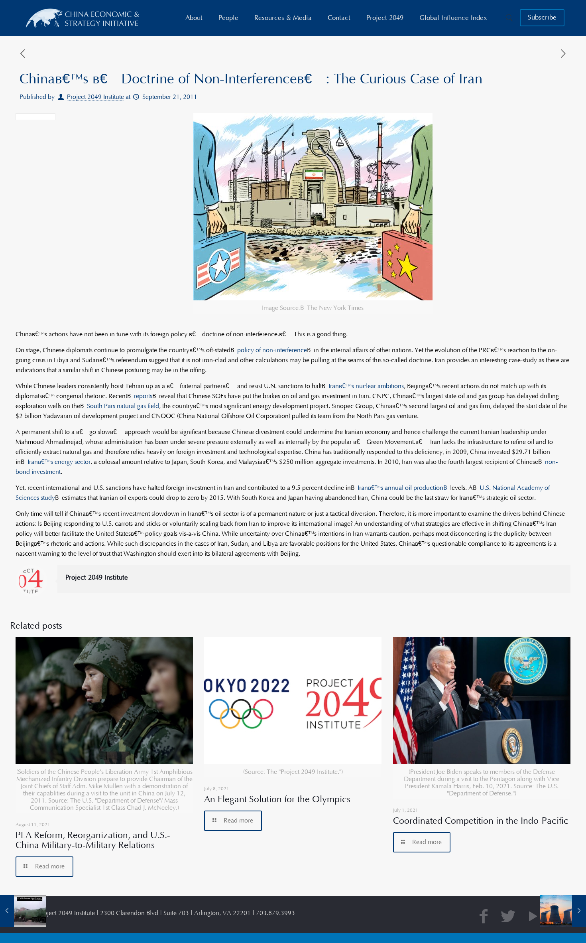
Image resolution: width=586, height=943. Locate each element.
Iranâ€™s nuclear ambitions (366, 386)
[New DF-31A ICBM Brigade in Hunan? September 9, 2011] (23, 911)
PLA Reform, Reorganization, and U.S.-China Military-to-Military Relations (93, 840)
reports (143, 396)
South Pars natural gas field (123, 406)
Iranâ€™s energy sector (59, 462)
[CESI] (83, 18)
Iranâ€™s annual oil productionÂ (404, 487)
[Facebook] (483, 917)
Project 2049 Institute (95, 97)
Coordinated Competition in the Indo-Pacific (480, 821)
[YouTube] (533, 917)
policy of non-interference (272, 350)
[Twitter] (508, 917)
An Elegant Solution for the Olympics (277, 799)
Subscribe (542, 17)
